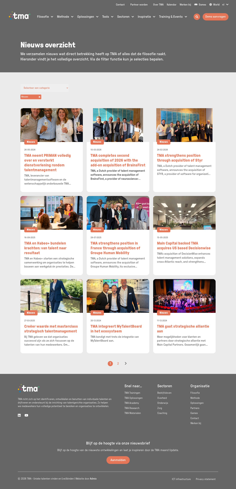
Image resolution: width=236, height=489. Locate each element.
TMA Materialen (132, 413)
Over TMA (158, 4)
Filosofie (43, 16)
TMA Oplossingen (133, 398)
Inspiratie (145, 16)
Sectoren (123, 16)
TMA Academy (131, 403)
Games (202, 4)
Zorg (159, 408)
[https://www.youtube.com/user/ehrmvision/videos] (26, 415)
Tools (106, 16)
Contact (120, 4)
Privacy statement (206, 479)
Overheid (162, 398)
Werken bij (185, 4)
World (216, 4)
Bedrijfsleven (164, 393)
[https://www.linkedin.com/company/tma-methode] (19, 415)
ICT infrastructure (181, 479)
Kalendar (171, 4)
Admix (93, 478)
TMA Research (131, 408)
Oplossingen (86, 16)
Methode (63, 16)
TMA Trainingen (132, 393)
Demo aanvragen (215, 16)
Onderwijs (162, 403)
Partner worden (139, 4)
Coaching (162, 413)
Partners (194, 408)
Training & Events (171, 16)
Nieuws (31, 142)
